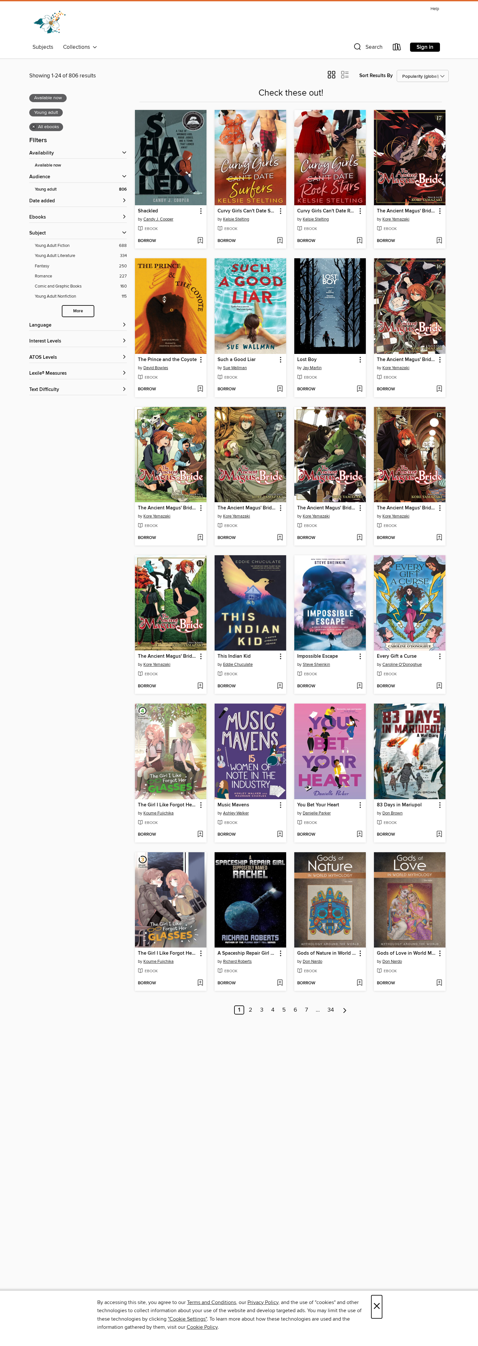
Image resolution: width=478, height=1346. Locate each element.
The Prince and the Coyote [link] (167, 360)
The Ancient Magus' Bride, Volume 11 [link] (167, 656)
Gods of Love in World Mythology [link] (406, 953)
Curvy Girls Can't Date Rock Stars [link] (327, 211)
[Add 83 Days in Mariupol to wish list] (439, 834)
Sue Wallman (235, 367)
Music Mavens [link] (233, 805)
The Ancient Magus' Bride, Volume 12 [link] (406, 508)
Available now (48, 165)
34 (330, 1010)
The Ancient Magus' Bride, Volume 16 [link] (406, 360)
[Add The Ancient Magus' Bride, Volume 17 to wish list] (439, 241)
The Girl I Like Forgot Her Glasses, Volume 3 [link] (167, 953)
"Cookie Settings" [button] (187, 1319)
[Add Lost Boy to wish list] (359, 389)
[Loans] (397, 48)
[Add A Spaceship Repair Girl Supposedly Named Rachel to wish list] (280, 983)
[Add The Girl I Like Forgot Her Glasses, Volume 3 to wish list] (200, 983)
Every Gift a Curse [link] (397, 656)
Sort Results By (376, 76)
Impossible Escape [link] (317, 656)
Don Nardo (312, 961)
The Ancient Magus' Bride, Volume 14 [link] (247, 508)
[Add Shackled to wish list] (200, 241)
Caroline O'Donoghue (402, 664)
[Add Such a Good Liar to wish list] (280, 389)
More (78, 311)
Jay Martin (312, 367)
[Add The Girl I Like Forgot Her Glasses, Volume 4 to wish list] (200, 834)
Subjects (43, 47)
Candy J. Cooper (158, 219)
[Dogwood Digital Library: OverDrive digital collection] (50, 22)
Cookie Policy (202, 1327)
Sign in (425, 47)
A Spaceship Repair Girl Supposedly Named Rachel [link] (247, 953)
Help (435, 9)
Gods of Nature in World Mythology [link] (327, 953)
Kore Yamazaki (395, 219)
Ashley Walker (236, 813)
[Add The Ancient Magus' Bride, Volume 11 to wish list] (200, 686)
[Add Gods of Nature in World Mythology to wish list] (359, 983)
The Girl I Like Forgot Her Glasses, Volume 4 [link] (167, 805)
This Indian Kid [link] (234, 656)
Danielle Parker (317, 813)
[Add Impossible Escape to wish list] (359, 686)
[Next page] (345, 1010)
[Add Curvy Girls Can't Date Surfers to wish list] (280, 241)
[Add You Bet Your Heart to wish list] (359, 834)
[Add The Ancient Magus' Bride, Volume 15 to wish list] (200, 538)
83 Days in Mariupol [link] (399, 805)
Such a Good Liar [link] (237, 360)
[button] (367, 48)
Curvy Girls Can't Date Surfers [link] (247, 211)
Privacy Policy (262, 1302)
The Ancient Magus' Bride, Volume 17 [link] (406, 211)
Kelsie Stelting (236, 219)
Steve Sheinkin (316, 664)
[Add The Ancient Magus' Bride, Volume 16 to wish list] (439, 389)
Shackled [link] (148, 211)
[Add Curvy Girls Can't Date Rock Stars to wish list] (359, 241)
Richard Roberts (237, 961)
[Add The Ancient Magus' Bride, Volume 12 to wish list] (439, 538)
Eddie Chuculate (238, 664)
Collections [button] (78, 47)
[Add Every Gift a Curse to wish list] (439, 686)
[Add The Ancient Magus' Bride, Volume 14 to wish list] (280, 538)
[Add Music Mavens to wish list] (280, 834)
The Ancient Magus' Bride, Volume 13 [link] (327, 508)
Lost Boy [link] (307, 360)
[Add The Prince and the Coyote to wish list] (200, 389)
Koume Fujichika (158, 813)
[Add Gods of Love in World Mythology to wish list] (439, 983)
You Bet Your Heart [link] (318, 805)
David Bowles (155, 367)
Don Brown (392, 813)
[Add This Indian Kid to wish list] (280, 686)
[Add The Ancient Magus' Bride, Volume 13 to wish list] (359, 538)
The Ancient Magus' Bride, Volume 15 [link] (167, 508)
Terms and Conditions (211, 1302)
